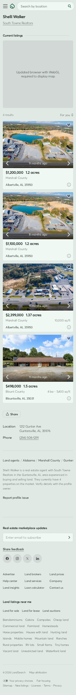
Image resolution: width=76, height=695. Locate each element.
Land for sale (11, 610)
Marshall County (49, 460)
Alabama (29, 460)
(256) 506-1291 (29, 437)
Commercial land (14, 626)
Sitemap (7, 685)
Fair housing (43, 680)
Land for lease (31, 610)
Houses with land (37, 632)
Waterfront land (56, 651)
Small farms (44, 645)
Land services (33, 581)
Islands (7, 638)
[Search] (69, 6)
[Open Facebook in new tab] (7, 558)
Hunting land (59, 632)
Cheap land (60, 620)
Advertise (9, 574)
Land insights (11, 587)
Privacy (57, 685)
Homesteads (50, 626)
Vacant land (10, 651)
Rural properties (13, 645)
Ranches (61, 638)
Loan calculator (34, 587)
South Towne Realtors (18, 23)
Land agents (11, 460)
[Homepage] (12, 6)
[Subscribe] (69, 537)
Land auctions (51, 610)
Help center (10, 581)
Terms (47, 685)
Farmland (33, 626)
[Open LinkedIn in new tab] (37, 558)
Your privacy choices (21, 680)
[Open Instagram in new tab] (17, 558)
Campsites (44, 620)
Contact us (56, 587)
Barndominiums (12, 620)
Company (55, 581)
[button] (5, 6)
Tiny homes (62, 645)
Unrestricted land (32, 651)
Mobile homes (23, 638)
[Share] (12, 414)
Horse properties (13, 632)
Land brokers (33, 574)
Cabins (29, 620)
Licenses (36, 685)
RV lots (30, 645)
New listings (22, 685)
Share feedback (13, 549)
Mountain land (44, 638)
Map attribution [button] (38, 672)
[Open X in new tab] (27, 558)
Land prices (56, 574)
